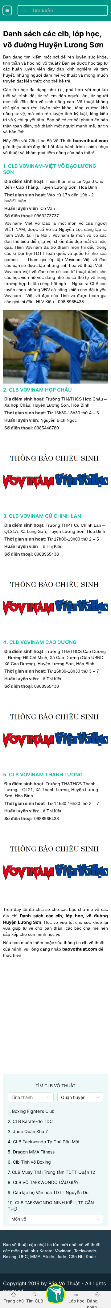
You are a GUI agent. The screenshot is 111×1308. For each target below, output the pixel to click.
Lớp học (76, 1300)
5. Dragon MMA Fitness (31, 1151)
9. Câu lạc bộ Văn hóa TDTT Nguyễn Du (48, 1192)
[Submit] (24, 10)
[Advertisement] (55, 1018)
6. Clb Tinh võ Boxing (29, 1162)
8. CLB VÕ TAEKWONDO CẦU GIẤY (43, 1182)
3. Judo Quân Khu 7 (28, 1131)
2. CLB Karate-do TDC (30, 1121)
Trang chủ (14, 1300)
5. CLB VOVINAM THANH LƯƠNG (43, 774)
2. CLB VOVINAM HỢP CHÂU (37, 390)
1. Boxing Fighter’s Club (31, 1111)
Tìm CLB (34, 1300)
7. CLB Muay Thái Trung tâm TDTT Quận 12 (51, 1172)
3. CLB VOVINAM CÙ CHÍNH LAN (42, 516)
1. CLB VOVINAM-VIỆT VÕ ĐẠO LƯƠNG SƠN (49, 169)
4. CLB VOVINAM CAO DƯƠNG (39, 642)
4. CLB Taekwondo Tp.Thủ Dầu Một (44, 1141)
